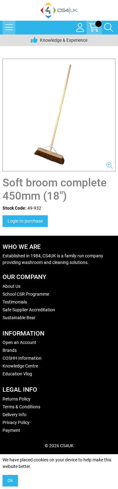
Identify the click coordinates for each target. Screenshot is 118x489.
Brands (10, 350)
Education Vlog (17, 373)
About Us (11, 286)
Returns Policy (17, 398)
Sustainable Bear (19, 317)
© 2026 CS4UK (59, 445)
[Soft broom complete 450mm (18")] (59, 115)
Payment (11, 430)
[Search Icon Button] (108, 28)
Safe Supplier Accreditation (29, 309)
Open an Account (19, 342)
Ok (10, 480)
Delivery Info (14, 414)
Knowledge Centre (20, 365)
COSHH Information (22, 358)
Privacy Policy (16, 422)
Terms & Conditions (21, 406)
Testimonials (15, 301)
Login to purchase (25, 220)
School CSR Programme (26, 294)
